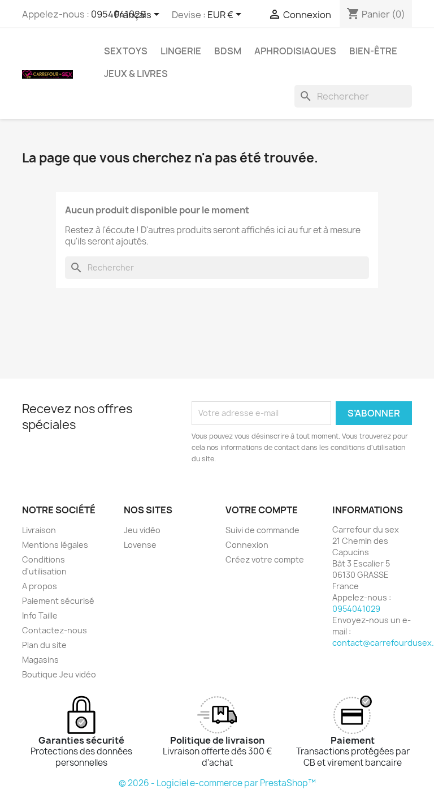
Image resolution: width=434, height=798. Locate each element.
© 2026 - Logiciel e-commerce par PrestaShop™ (217, 783)
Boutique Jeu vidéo (59, 674)
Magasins (40, 659)
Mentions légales (55, 544)
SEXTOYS (125, 51)
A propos (39, 586)
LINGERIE (180, 51)
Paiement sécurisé (58, 600)
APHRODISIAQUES (295, 51)
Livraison (39, 530)
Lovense (140, 544)
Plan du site (44, 645)
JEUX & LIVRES (136, 73)
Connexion (246, 544)
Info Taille (40, 615)
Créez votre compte (264, 559)
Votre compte (261, 510)
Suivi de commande (262, 530)
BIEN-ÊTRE (373, 51)
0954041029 (356, 608)
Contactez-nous (54, 630)
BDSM (227, 51)
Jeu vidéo (142, 530)
